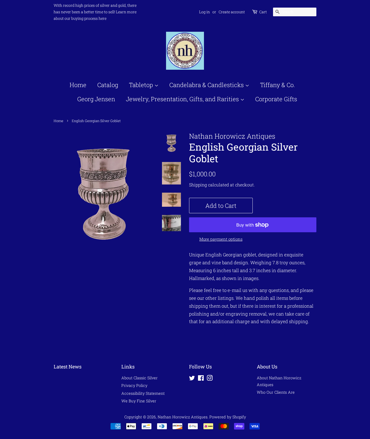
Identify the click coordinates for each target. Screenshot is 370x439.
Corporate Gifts (276, 99)
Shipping (198, 184)
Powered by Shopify (227, 416)
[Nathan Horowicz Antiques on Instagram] (210, 378)
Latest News (68, 366)
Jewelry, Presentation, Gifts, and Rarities (183, 99)
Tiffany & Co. (277, 85)
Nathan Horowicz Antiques (182, 416)
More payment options (220, 239)
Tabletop (141, 85)
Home (78, 85)
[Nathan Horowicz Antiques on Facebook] (201, 378)
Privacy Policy (134, 385)
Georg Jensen (96, 99)
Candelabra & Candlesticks (207, 85)
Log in (204, 11)
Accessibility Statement (143, 393)
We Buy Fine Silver (138, 400)
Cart (263, 11)
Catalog (107, 85)
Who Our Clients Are (276, 392)
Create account (232, 11)
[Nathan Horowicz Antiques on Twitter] (192, 378)
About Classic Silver (139, 377)
